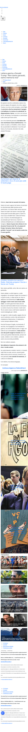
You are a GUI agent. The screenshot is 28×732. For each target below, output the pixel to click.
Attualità (5, 38)
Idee (4, 31)
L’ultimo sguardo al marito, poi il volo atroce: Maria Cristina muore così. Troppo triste (13, 639)
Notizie (3, 565)
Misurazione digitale (8, 646)
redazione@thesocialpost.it (7, 679)
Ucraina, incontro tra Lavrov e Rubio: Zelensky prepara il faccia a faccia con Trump (14, 282)
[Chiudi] (3, 18)
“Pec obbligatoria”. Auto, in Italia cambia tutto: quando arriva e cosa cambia (12, 610)
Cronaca (5, 36)
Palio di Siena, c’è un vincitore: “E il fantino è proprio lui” (13, 567)
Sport (4, 43)
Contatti (5, 644)
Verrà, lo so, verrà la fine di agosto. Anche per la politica (18, 442)
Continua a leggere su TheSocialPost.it (14, 368)
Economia (5, 39)
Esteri (4, 35)
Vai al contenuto (4, 7)
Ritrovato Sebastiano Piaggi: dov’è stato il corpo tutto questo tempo (13, 596)
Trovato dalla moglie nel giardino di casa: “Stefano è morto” (12, 581)
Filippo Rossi (7, 80)
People (3, 622)
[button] (2, 713)
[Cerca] (1, 16)
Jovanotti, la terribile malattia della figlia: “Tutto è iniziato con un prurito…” (13, 624)
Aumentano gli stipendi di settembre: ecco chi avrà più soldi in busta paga (13, 181)
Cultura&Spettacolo (8, 41)
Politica (5, 33)
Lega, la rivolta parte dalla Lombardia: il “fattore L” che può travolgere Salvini (18, 396)
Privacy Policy (3, 650)
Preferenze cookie (7, 648)
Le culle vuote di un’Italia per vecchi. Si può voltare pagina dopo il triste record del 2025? (18, 531)
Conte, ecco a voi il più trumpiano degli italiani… (19, 487)
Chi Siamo (5, 643)
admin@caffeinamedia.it (6, 661)
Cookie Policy (9, 650)
